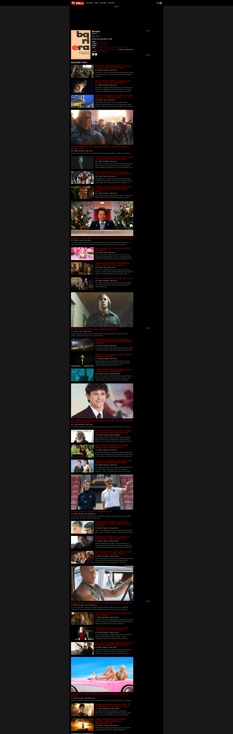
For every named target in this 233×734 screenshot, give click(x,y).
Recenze (89, 3)
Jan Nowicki (99, 47)
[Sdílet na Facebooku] (93, 54)
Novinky (103, 3)
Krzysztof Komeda (102, 45)
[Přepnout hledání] (157, 3)
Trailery (111, 3)
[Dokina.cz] (77, 3)
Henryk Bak (115, 49)
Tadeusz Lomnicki (109, 47)
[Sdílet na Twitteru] (96, 54)
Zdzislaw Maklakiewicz (122, 47)
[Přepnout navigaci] (160, 3)
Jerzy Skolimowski (102, 41)
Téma (96, 3)
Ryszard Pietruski (97, 49)
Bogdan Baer (107, 49)
